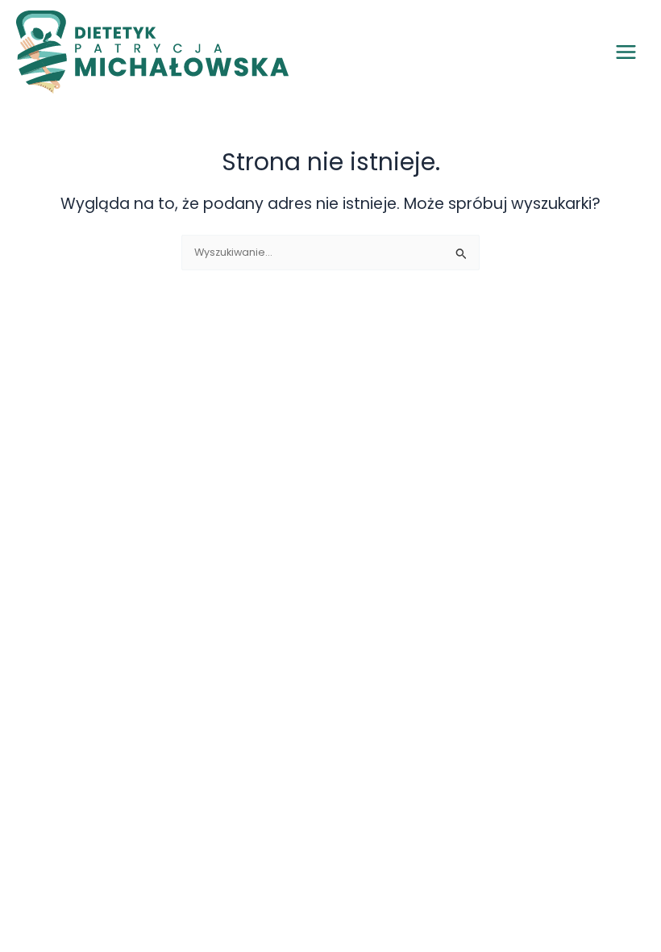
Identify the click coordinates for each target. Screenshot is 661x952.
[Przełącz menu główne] (626, 52)
